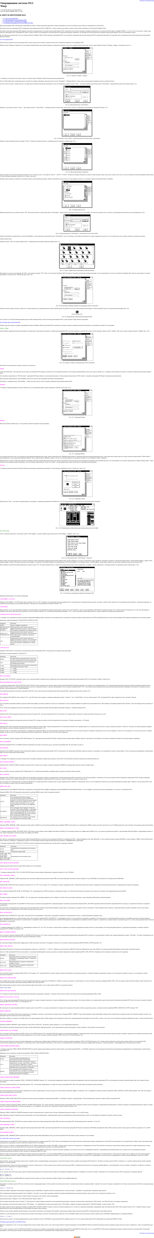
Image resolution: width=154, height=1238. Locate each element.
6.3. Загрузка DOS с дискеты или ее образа (15, 21)
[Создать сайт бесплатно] (77, 1237)
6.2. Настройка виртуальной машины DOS (15, 20)
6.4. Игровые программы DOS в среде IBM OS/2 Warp (18, 23)
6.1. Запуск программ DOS (10, 18)
